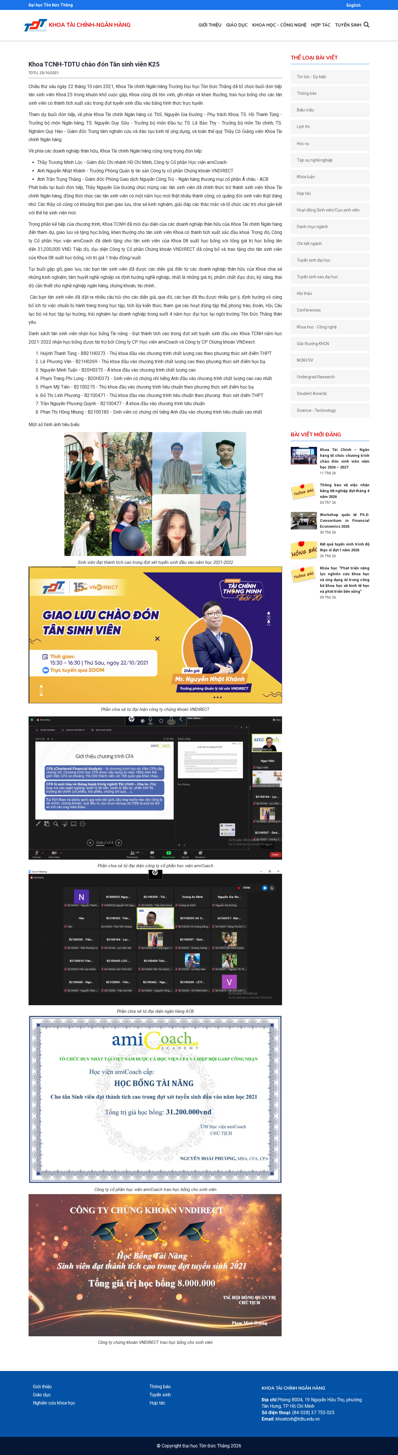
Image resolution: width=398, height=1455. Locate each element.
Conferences (309, 310)
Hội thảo (304, 293)
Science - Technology (316, 410)
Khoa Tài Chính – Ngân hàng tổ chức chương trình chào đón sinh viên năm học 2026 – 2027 (344, 458)
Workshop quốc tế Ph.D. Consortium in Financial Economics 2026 (344, 521)
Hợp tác (320, 25)
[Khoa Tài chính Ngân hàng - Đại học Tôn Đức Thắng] (35, 22)
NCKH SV (305, 360)
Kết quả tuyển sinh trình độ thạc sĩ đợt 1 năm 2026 (344, 547)
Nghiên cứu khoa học (54, 1403)
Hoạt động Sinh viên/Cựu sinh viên (328, 210)
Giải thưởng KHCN (313, 343)
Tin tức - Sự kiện (311, 76)
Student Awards (312, 393)
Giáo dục (237, 25)
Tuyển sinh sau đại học (317, 276)
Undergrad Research (316, 377)
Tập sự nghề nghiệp (315, 160)
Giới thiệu (209, 25)
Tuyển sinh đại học (313, 260)
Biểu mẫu (305, 110)
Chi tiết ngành (309, 243)
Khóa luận (306, 176)
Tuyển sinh (348, 25)
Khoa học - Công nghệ (279, 25)
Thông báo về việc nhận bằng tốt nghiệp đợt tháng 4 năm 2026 (344, 491)
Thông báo (307, 93)
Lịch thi (303, 126)
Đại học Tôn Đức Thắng (51, 5)
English (353, 5)
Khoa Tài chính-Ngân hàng (90, 25)
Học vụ (303, 143)
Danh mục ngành (312, 226)
